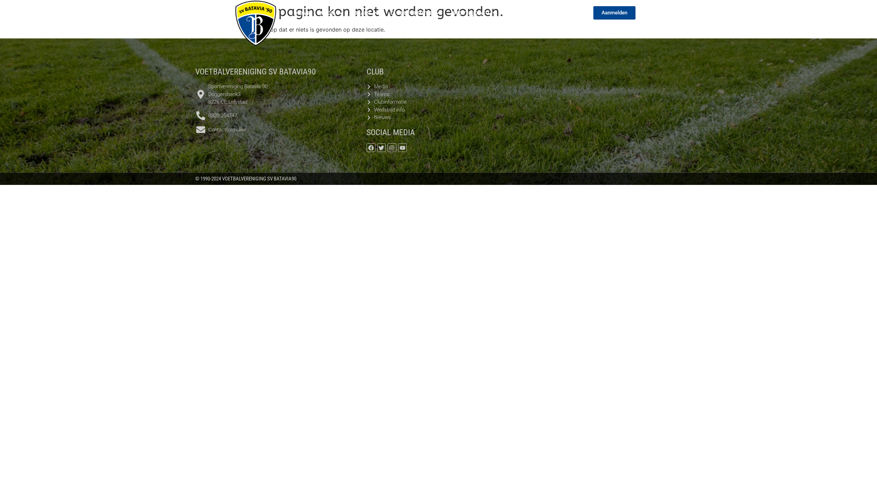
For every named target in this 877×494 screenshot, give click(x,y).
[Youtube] (402, 147)
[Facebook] (371, 147)
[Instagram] (391, 147)
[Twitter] (381, 147)
